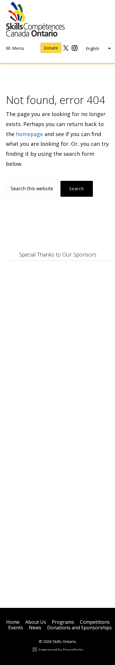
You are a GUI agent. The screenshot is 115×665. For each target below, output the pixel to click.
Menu (18, 48)
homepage (29, 134)
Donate (51, 48)
